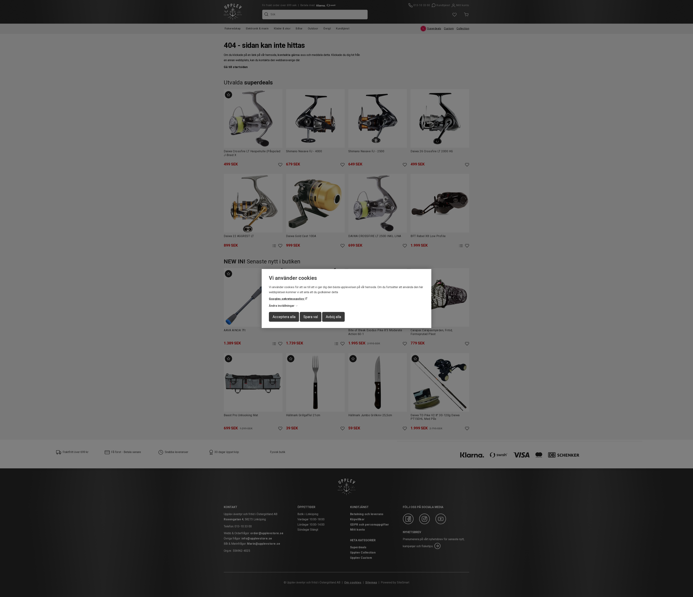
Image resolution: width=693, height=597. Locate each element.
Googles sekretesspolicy (287, 298)
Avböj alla (333, 317)
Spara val (310, 317)
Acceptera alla (284, 317)
